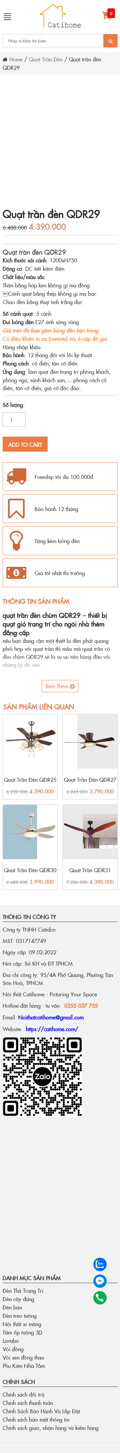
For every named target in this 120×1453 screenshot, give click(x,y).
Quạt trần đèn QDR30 (30, 870)
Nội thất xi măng (22, 1323)
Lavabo (11, 1340)
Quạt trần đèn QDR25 (30, 779)
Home (16, 59)
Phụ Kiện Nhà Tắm (24, 1365)
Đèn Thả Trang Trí (23, 1290)
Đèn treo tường (20, 1315)
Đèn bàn (12, 1307)
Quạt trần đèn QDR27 (90, 779)
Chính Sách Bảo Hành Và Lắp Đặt (41, 1411)
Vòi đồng (13, 1349)
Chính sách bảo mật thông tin (36, 1419)
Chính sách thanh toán (28, 1402)
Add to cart (25, 444)
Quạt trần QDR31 (90, 870)
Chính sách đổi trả (23, 1394)
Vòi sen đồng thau (23, 1357)
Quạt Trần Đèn (46, 59)
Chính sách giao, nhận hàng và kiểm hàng (51, 1427)
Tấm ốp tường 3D (22, 1332)
